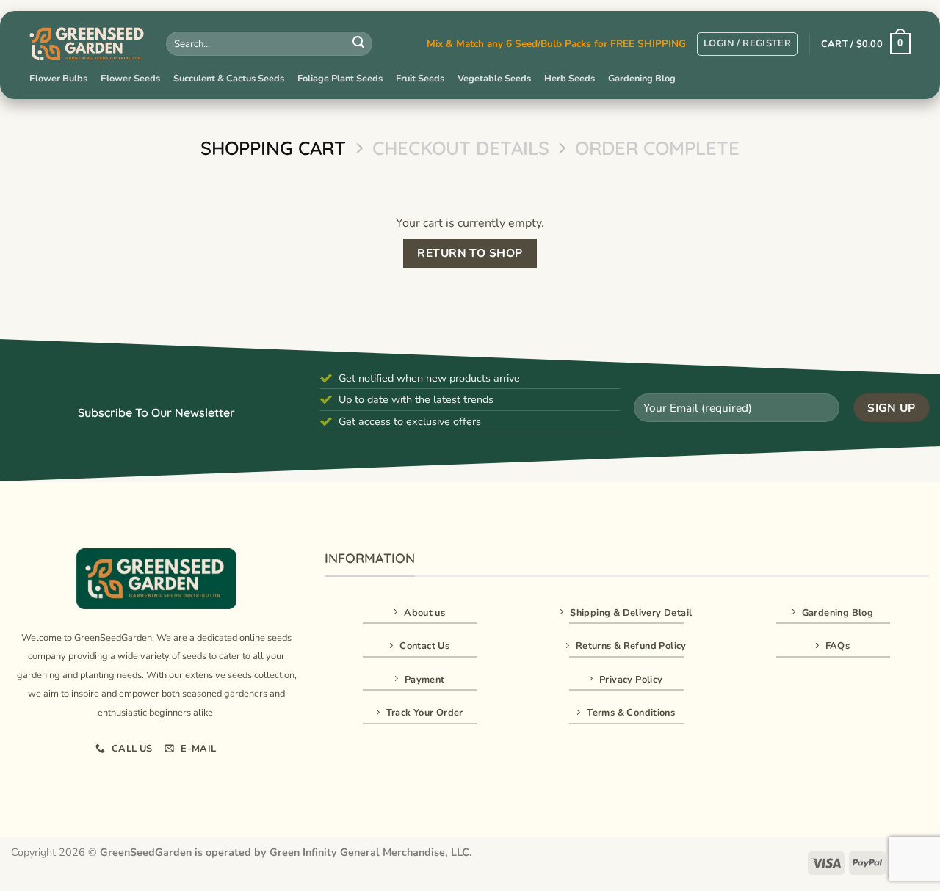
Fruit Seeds (420, 78)
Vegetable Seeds (494, 78)
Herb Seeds (569, 78)
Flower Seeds (130, 78)
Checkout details (460, 148)
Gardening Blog (642, 78)
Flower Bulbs (58, 78)
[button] (747, 44)
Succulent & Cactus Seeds (228, 78)
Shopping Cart (273, 148)
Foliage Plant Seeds (340, 78)
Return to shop (470, 253)
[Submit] (358, 44)
